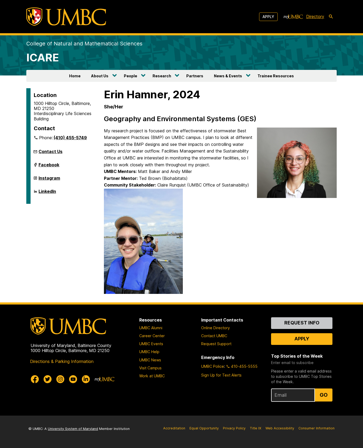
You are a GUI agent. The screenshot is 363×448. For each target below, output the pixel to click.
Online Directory (215, 328)
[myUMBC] (293, 17)
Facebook (49, 166)
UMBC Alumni (150, 328)
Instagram (49, 179)
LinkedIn (47, 193)
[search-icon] (331, 17)
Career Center (152, 335)
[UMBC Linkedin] (86, 379)
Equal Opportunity (204, 428)
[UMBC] (66, 16)
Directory (315, 16)
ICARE (42, 57)
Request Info (301, 323)
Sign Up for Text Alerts (221, 375)
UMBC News (150, 360)
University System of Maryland (73, 429)
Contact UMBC (214, 335)
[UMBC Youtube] (73, 379)
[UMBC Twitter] (47, 379)
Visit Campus (150, 368)
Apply (268, 16)
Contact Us (50, 151)
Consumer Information (316, 428)
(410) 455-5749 (70, 137)
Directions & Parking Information (62, 361)
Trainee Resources (276, 76)
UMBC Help (149, 351)
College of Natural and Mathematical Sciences (84, 43)
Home (75, 76)
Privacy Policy (234, 428)
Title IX (255, 428)
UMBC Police (212, 366)
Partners (194, 76)
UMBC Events (151, 343)
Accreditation (174, 428)
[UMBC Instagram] (60, 379)
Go (324, 395)
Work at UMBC (152, 376)
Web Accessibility (279, 428)
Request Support (216, 343)
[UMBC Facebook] (35, 379)
